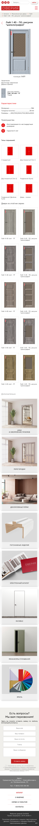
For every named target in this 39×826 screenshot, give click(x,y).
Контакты (19, 807)
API (36, 823)
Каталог (6, 14)
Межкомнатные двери (19, 14)
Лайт (31, 14)
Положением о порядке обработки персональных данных (22, 769)
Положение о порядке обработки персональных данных (22, 822)
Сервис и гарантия (19, 802)
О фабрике (19, 797)
